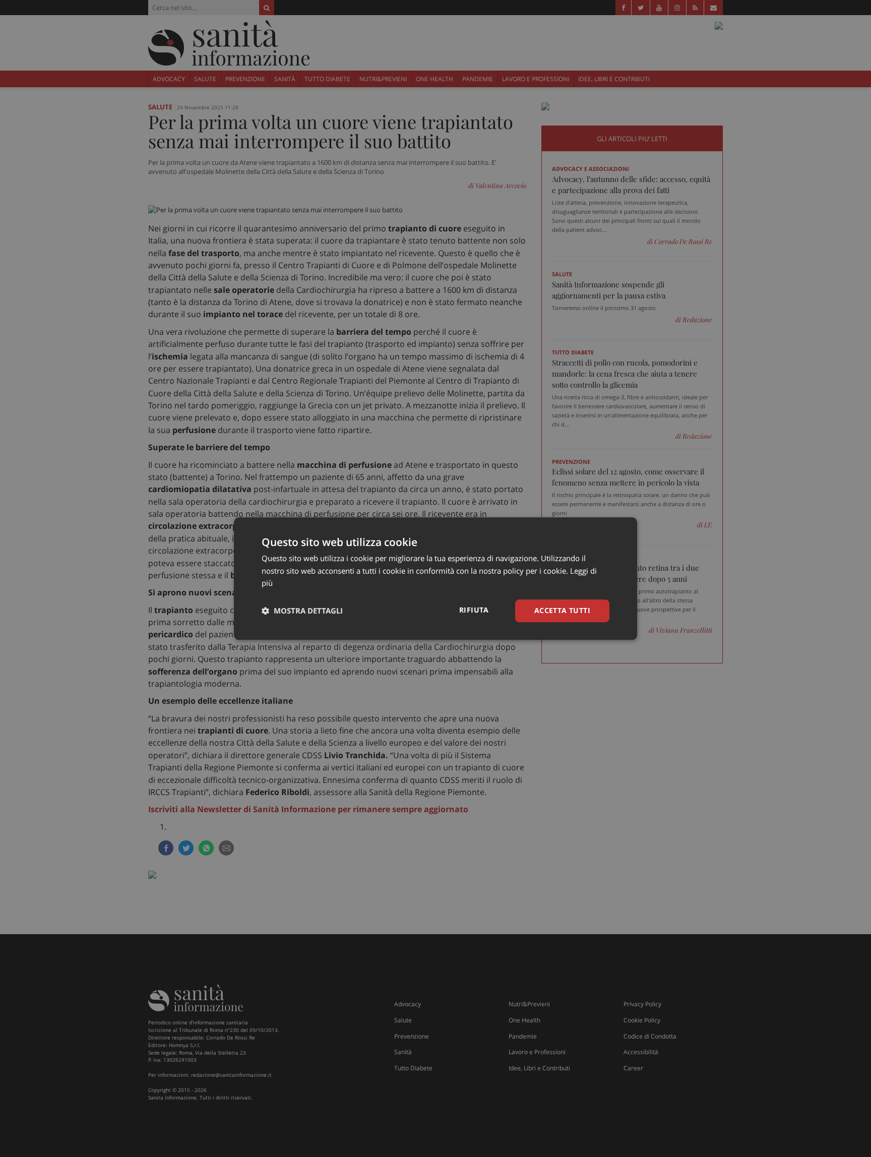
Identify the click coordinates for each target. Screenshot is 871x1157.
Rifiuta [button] (474, 610)
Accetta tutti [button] (562, 610)
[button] (302, 611)
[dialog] (435, 578)
